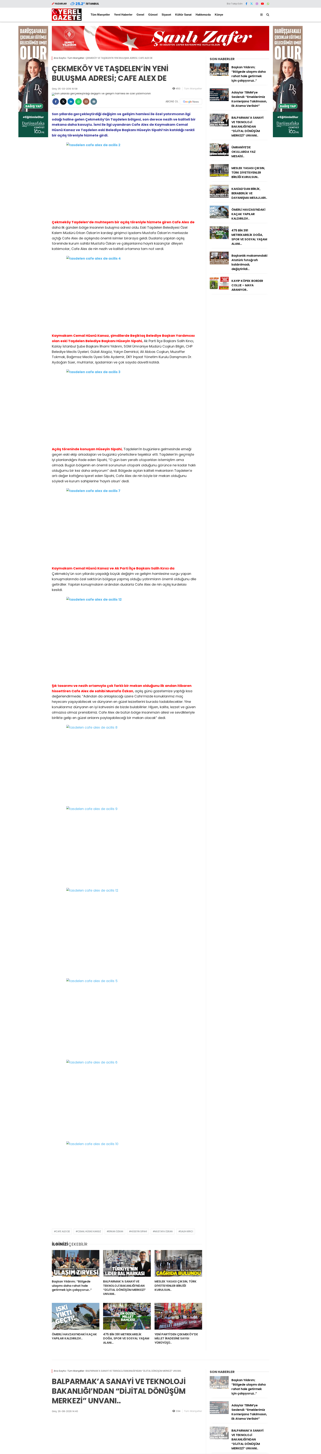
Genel (140, 14)
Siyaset (166, 14)
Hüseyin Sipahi (139, 1231)
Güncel (153, 14)
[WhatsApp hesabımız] (268, 4)
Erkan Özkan (115, 1231)
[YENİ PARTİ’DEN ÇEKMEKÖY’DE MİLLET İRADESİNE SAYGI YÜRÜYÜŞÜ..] (178, 1316)
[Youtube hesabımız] (262, 4)
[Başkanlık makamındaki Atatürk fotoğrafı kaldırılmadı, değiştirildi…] (219, 263)
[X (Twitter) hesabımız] (251, 4)
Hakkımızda (203, 14)
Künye (219, 14)
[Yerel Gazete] (67, 20)
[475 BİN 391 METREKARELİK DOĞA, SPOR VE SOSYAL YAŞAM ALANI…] (127, 1316)
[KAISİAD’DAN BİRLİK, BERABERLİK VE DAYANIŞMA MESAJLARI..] (219, 196)
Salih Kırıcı (186, 1231)
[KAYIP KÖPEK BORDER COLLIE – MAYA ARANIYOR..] (219, 288)
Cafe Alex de (63, 1231)
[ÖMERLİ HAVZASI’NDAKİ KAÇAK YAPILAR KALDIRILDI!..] (75, 1316)
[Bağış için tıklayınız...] (33, 136)
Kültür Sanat (183, 14)
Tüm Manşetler (100, 14)
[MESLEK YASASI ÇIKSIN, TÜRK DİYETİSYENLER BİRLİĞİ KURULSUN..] (178, 1263)
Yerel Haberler (123, 14)
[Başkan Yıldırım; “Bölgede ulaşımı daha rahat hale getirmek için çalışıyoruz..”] (75, 1263)
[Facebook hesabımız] (246, 4)
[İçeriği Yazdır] (93, 101)
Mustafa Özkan (164, 1231)
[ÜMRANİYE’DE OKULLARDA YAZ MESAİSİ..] (219, 155)
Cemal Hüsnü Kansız (89, 1231)
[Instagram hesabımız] (257, 4)
